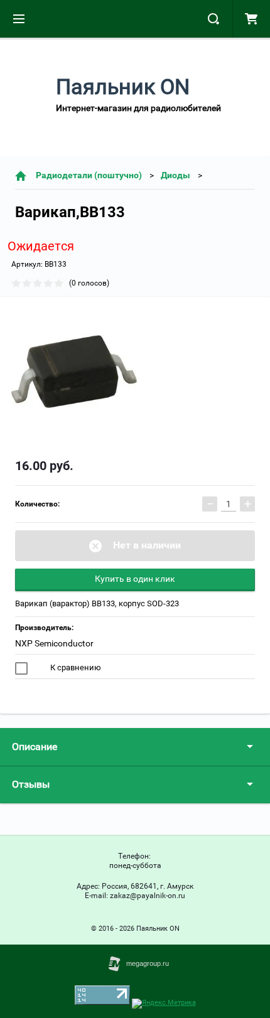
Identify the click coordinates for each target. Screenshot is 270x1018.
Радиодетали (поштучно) (89, 175)
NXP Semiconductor (54, 643)
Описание (34, 747)
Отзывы (31, 784)
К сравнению (74, 667)
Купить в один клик (135, 579)
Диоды (175, 175)
